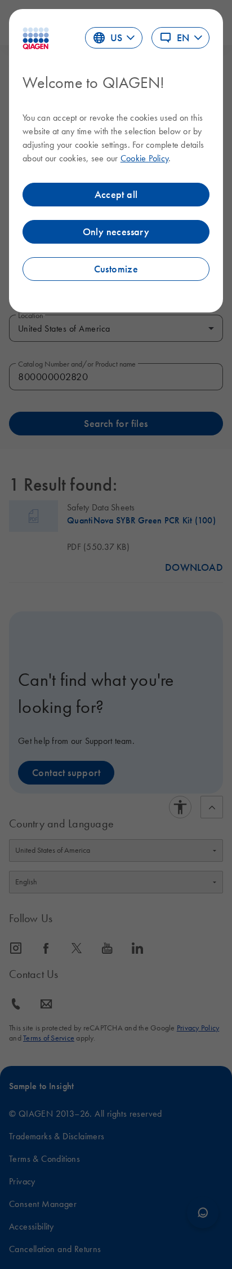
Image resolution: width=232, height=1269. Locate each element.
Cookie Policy (144, 158)
